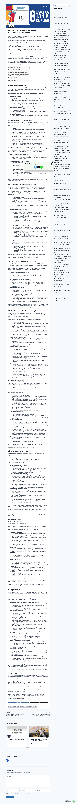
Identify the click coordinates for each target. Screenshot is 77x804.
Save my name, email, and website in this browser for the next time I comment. (22, 793)
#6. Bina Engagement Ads (14, 77)
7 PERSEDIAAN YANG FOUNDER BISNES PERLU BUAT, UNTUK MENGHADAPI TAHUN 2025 (61, 45)
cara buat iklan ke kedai (13, 706)
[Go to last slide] (9, 736)
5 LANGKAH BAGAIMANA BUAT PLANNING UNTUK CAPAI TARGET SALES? (61, 174)
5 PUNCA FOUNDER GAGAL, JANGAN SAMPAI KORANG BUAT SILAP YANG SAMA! (61, 35)
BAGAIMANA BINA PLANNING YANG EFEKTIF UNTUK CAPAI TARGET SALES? (16, 714)
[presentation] (17, 731)
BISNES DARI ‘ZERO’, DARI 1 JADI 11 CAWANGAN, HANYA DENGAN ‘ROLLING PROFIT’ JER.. (39, 741)
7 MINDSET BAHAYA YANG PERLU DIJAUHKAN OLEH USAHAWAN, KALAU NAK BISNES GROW (61, 244)
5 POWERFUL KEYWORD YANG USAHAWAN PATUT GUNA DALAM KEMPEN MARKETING (61, 209)
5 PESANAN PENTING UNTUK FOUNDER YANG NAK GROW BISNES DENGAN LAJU (60, 91)
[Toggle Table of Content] (28, 68)
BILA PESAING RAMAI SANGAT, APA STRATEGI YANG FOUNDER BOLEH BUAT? (62, 290)
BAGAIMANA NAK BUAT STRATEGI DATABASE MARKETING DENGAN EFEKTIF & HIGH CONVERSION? (61, 85)
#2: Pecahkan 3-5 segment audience (17, 71)
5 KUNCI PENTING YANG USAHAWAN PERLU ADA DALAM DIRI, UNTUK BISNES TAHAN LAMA (61, 226)
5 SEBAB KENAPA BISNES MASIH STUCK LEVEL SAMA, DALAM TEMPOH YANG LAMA (61, 105)
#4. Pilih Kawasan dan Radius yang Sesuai (18, 74)
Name (8, 790)
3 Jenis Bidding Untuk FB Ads (16, 739)
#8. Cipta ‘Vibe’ (12, 80)
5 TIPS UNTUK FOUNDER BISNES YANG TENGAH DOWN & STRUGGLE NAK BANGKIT (61, 215)
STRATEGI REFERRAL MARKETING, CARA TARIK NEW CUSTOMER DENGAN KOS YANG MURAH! (61, 63)
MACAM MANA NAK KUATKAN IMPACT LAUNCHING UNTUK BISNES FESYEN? (60, 278)
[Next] (47, 736)
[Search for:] (62, 5)
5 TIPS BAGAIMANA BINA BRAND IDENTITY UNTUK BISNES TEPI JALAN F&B (61, 266)
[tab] (26, 747)
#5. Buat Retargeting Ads (14, 76)
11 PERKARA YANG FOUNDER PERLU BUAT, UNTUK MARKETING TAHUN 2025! (62, 51)
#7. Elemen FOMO (12, 79)
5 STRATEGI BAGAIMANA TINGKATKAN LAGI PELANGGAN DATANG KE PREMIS (61, 272)
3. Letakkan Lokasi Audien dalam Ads (17, 72)
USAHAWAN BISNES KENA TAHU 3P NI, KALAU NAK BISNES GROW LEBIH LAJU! (62, 232)
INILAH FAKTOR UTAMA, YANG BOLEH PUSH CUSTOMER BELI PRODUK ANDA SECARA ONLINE (61, 238)
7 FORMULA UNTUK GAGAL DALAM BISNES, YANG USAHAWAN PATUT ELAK (40, 714)
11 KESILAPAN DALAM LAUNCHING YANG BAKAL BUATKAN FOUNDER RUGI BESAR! (61, 152)
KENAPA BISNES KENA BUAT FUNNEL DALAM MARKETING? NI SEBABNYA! (61, 19)
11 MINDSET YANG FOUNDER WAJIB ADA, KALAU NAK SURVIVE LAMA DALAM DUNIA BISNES (62, 128)
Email (23, 790)
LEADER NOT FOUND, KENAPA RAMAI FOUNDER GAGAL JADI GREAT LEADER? (60, 25)
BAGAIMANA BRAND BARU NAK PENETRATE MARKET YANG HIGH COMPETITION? (61, 284)
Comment (8, 776)
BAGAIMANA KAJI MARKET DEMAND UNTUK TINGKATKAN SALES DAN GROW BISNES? (60, 57)
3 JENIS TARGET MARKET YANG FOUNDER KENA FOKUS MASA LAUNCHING (61, 142)
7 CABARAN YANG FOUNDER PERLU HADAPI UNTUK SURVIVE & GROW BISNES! (62, 13)
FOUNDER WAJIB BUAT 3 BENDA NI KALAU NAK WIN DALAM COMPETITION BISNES (62, 191)
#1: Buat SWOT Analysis (14, 69)
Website (38, 790)
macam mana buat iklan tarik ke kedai (28, 706)
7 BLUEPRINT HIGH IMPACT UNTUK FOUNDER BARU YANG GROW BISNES (61, 185)
